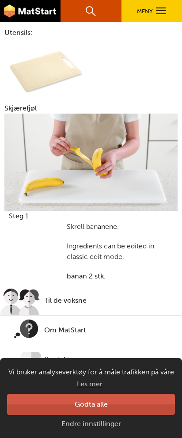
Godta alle (91, 404)
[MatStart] (30, 11)
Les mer (89, 384)
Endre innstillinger (91, 423)
